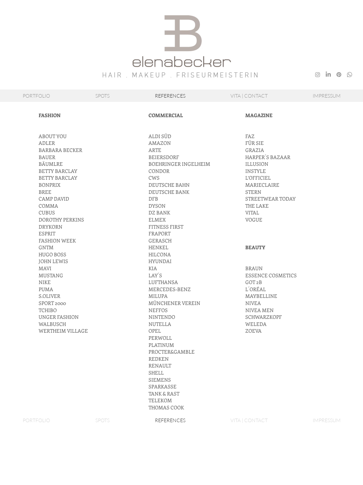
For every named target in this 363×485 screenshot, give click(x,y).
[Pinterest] (339, 74)
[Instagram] (317, 74)
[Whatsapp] (349, 74)
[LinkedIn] (328, 74)
